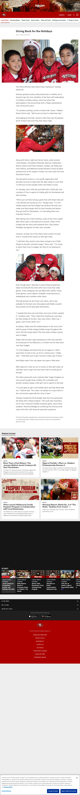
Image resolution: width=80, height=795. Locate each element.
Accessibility (40, 641)
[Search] (74, 15)
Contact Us (40, 644)
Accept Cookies (53, 791)
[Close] (77, 778)
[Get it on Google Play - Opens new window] (46, 617)
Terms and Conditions (40, 634)
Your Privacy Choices (40, 650)
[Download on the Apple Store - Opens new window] (33, 616)
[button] (9, 581)
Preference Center (40, 657)
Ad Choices (40, 647)
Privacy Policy (40, 638)
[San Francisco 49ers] (40, 625)
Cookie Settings (40, 654)
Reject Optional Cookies (69, 791)
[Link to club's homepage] (4, 14)
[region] (40, 785)
